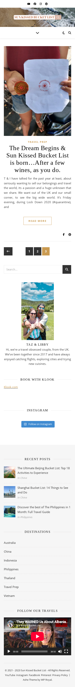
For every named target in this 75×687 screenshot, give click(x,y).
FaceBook (34, 675)
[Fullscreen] (66, 651)
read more (37, 221)
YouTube (10, 675)
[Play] (9, 651)
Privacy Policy (60, 675)
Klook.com (11, 387)
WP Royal (46, 679)
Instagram (22, 675)
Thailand (9, 578)
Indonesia (10, 560)
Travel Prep (37, 142)
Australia (10, 543)
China (7, 551)
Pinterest (46, 675)
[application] (37, 636)
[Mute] (60, 651)
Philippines (11, 569)
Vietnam (9, 596)
